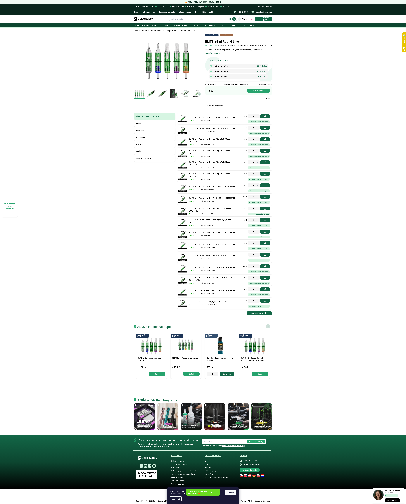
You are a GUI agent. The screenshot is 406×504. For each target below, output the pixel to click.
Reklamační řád (176, 467)
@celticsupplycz (149, 466)
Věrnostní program (185, 12)
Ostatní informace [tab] (143, 158)
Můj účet (245, 18)
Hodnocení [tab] (140, 137)
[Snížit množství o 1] (208, 374)
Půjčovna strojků (207, 12)
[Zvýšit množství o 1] (216, 374)
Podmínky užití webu (178, 484)
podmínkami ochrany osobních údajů (233, 446)
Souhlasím (230, 492)
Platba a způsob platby (179, 464)
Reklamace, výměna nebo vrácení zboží (184, 471)
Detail (157, 373)
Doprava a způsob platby (167, 12)
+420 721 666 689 (250, 461)
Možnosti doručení (265, 84)
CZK (267, 7)
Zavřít (218, 99)
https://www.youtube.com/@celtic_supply (154, 466)
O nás (136, 12)
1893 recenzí (10, 208)
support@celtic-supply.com (252, 464)
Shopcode (266, 501)
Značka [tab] (139, 151)
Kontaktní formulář (249, 469)
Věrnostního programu (262, 122)
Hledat (234, 19)
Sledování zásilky (177, 477)
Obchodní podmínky (177, 461)
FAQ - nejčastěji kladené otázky (216, 477)
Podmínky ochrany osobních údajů (183, 474)
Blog (196, 12)
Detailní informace (211, 53)
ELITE (270, 45)
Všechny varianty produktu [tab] (147, 116)
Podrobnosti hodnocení (235, 45)
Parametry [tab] (140, 130)
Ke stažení (209, 474)
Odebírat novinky (256, 441)
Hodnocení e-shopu (148, 12)
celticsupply (145, 466)
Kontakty (208, 467)
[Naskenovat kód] (229, 19)
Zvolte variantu (257, 90)
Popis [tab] (138, 123)
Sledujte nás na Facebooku (141, 466)
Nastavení (176, 499)
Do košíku (265, 116)
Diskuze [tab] (139, 144)
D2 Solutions (257, 501)
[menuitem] (136, 25)
